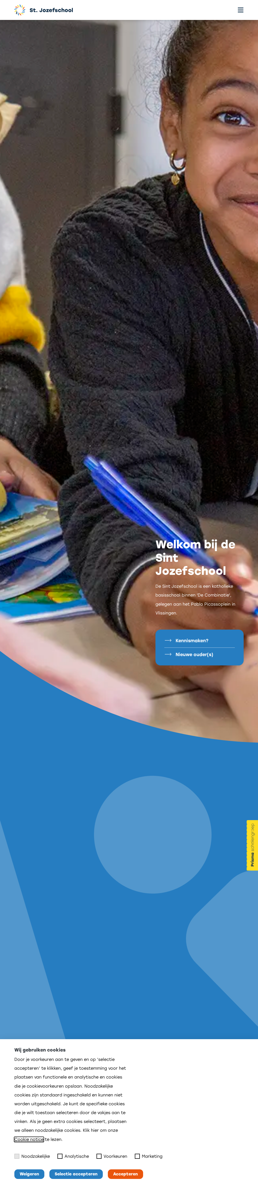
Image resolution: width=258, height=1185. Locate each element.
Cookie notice (29, 1139)
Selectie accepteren (76, 1174)
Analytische (76, 1156)
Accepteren (125, 1174)
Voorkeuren (115, 1156)
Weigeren (29, 1174)
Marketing (152, 1156)
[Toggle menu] (241, 10)
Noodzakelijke (35, 1156)
